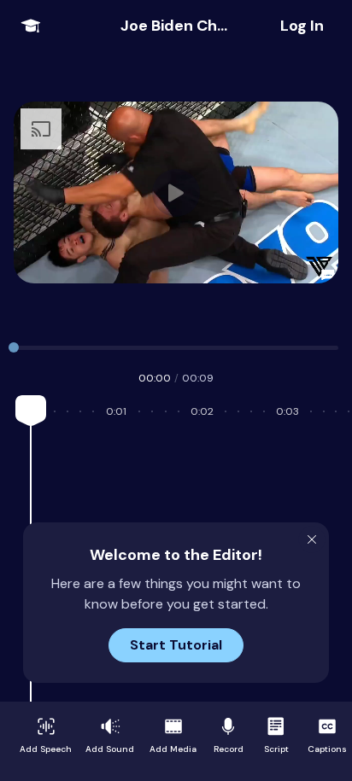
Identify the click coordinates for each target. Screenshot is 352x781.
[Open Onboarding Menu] (31, 26)
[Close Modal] (312, 539)
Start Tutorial (176, 645)
